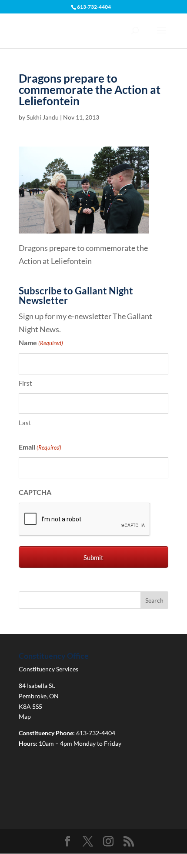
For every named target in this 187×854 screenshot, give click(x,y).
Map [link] (25, 716)
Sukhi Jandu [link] (43, 117)
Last (25, 423)
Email (40, 447)
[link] (84, 226)
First (25, 383)
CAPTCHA (35, 492)
